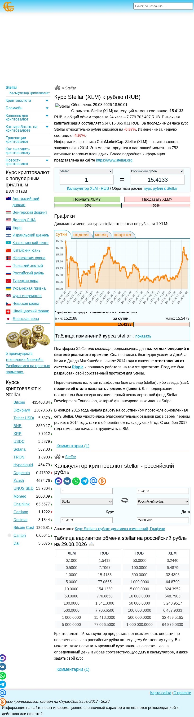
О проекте (182, 693)
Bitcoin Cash (24, 528)
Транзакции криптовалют (17, 139)
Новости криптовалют (17, 162)
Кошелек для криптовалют (17, 117)
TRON (18, 457)
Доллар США (24, 220)
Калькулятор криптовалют (29, 93)
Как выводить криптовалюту (18, 150)
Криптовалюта (18, 100)
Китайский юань (26, 250)
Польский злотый (28, 266)
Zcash (18, 481)
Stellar (11, 87)
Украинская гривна (29, 288)
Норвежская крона (29, 258)
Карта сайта (160, 693)
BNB (17, 426)
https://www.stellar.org (114, 160)
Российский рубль (28, 273)
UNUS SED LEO (27, 488)
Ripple (78, 367)
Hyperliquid (23, 465)
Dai (16, 543)
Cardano (20, 512)
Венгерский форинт (30, 212)
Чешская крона (26, 303)
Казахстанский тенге (30, 243)
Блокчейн (14, 108)
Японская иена (26, 319)
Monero (19, 496)
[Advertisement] (97, 48)
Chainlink (21, 504)
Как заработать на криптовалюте (21, 128)
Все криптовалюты (57, 87)
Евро (17, 228)
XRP (17, 434)
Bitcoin (19, 402)
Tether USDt (23, 418)
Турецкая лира (25, 281)
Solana (19, 449)
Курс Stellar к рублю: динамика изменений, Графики (120, 529)
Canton (19, 535)
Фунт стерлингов (27, 296)
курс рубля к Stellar (160, 188)
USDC (19, 441)
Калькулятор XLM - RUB (88, 188)
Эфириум (21, 410)
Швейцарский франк (31, 311)
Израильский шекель (31, 235)
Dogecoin (21, 473)
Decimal (20, 520)
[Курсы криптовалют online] (8, 7)
